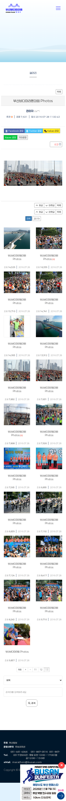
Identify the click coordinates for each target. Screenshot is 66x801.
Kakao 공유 (53, 131)
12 (41, 669)
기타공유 (23, 137)
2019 (37, 218)
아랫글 (51, 205)
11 (35, 669)
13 (46, 669)
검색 (33, 703)
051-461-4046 (18, 751)
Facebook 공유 (15, 131)
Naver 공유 (10, 137)
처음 (20, 669)
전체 (29, 218)
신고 (57, 144)
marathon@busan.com (27, 762)
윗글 (40, 205)
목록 (59, 91)
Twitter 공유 (35, 131)
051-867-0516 (39, 751)
